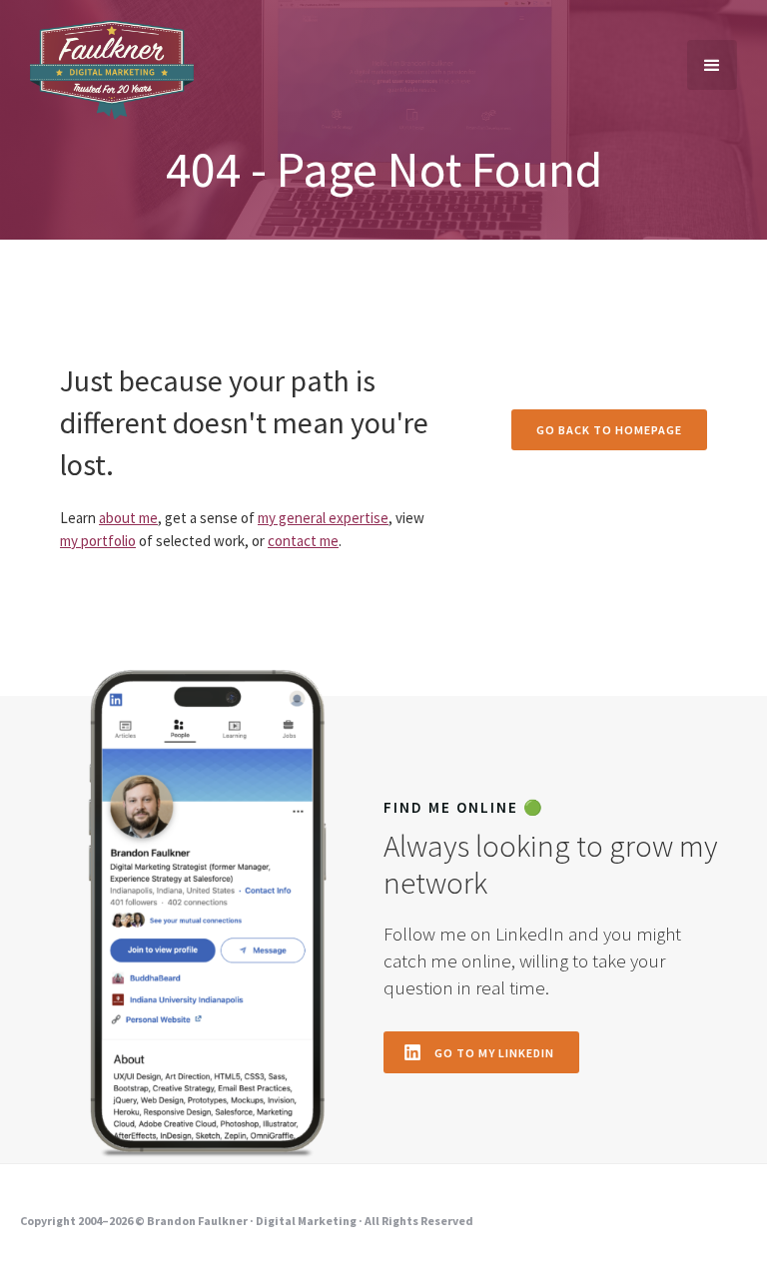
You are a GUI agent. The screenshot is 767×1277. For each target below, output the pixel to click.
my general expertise (323, 517)
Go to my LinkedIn (494, 1052)
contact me (303, 540)
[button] (712, 65)
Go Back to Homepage (609, 429)
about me (128, 517)
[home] (112, 70)
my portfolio (98, 540)
